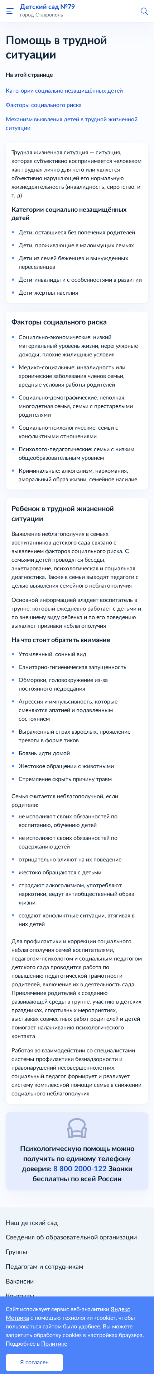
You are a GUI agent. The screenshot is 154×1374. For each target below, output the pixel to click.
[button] (144, 11)
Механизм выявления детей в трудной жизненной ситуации (72, 124)
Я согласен (34, 1362)
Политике (54, 1344)
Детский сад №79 (47, 7)
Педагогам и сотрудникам (44, 1267)
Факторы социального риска (44, 105)
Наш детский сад (32, 1223)
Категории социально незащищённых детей (64, 91)
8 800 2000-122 (80, 1169)
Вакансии (20, 1282)
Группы (16, 1252)
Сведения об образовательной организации (71, 1237)
